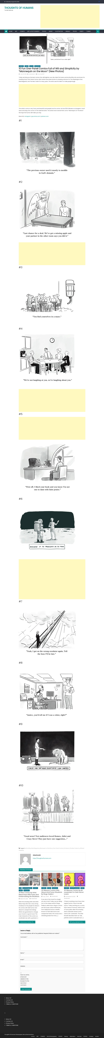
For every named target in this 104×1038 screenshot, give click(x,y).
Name (22, 953)
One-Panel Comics (58, 848)
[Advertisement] (70, 16)
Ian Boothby (28, 848)
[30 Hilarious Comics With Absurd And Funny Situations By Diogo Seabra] (52, 879)
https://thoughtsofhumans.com (42, 858)
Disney (51, 31)
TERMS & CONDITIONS (12, 1004)
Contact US (9, 1000)
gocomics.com (36, 116)
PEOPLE (44, 31)
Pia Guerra (66, 848)
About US (8, 998)
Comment (23, 937)
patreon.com (45, 116)
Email (22, 959)
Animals (68, 31)
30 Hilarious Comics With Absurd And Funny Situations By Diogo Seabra (51, 892)
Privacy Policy (10, 1002)
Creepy (82, 31)
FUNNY (26, 66)
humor (31, 66)
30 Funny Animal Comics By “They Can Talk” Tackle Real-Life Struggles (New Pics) (77, 922)
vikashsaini (32, 74)
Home (10, 31)
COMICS (22, 31)
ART (16, 31)
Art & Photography (33, 31)
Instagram (28, 116)
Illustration (59, 31)
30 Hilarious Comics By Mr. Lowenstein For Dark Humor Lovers (74, 892)
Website (22, 966)
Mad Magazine (35, 848)
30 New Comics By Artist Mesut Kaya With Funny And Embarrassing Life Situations (29, 894)
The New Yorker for (75, 848)
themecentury (30, 1034)
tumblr (88, 31)
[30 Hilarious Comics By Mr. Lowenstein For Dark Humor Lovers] (74, 879)
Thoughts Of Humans (18, 8)
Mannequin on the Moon (46, 848)
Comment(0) (40, 74)
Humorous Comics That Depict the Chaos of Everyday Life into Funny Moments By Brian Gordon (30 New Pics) (28, 922)
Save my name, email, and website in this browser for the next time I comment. (24, 980)
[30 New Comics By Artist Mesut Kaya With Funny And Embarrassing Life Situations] (29, 879)
